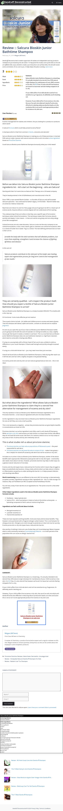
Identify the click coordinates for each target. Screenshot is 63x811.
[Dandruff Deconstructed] (16, 2)
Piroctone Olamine (15, 140)
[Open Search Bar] (52, 2)
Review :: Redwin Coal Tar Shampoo (16, 661)
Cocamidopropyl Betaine (33, 531)
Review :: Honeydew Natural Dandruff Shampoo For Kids (23, 659)
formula (11, 128)
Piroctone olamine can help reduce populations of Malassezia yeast (28, 446)
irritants (30, 132)
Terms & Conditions (45, 808)
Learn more (48, 67)
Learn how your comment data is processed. (42, 707)
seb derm (9, 433)
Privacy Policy (35, 808)
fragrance (5, 325)
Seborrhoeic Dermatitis (30, 656)
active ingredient (54, 138)
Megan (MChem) (20, 55)
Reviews (19, 656)
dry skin (15, 433)
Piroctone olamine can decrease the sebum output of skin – (26, 450)
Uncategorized (43, 656)
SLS (36, 84)
